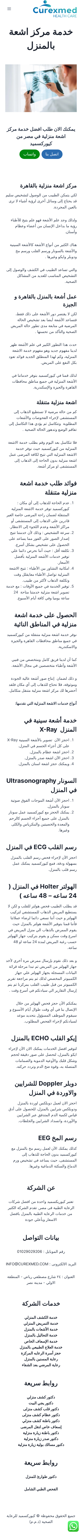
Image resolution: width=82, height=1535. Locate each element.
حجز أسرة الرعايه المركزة (41, 1353)
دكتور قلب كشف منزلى (41, 1409)
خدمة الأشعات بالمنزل (41, 1329)
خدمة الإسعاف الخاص (41, 1341)
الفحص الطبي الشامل (41, 1489)
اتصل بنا (52, 154)
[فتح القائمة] (9, 8)
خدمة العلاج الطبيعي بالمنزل (41, 1347)
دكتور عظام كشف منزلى (41, 1415)
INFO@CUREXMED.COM (27, 1264)
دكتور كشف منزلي (41, 1397)
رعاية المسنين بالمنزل (41, 1359)
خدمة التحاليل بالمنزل (41, 1335)
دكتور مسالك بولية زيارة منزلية (41, 1444)
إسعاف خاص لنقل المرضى (41, 1427)
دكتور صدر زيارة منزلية (41, 1438)
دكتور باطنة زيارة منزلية (41, 1433)
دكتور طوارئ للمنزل (41, 1476)
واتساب (29, 154)
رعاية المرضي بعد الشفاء (41, 1365)
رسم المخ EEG (57, 1138)
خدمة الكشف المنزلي (41, 1317)
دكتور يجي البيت (41, 1403)
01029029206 (29, 1251)
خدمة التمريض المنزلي (41, 1323)
